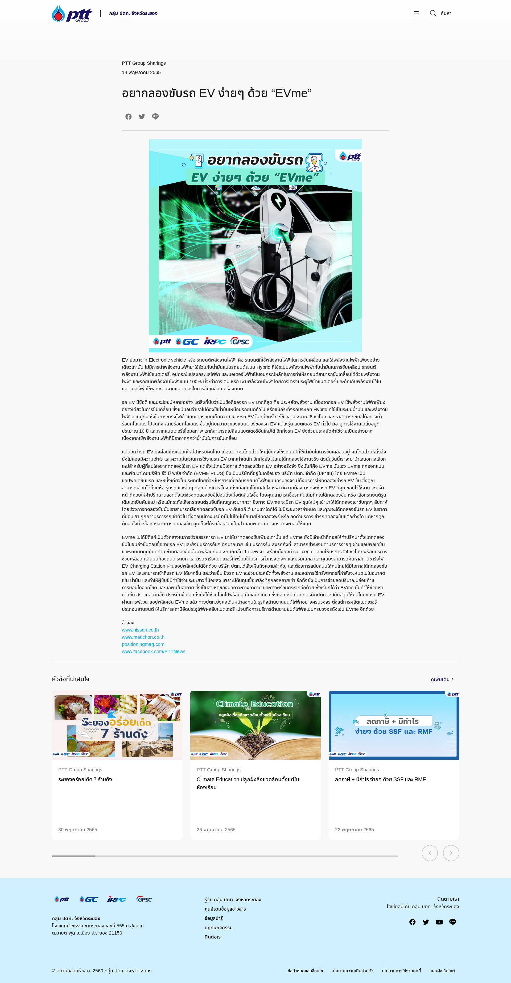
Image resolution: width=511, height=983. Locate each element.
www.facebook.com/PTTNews (154, 651)
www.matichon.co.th (143, 637)
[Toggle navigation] (416, 13)
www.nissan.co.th (140, 630)
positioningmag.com (143, 644)
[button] (430, 853)
